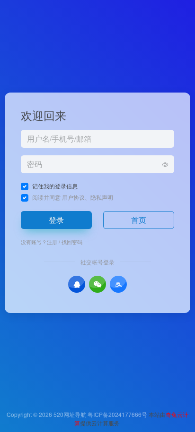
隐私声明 (101, 197)
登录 (56, 219)
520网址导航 (69, 414)
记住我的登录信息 (55, 186)
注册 (52, 242)
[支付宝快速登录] (118, 284)
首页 (138, 219)
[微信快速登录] (97, 284)
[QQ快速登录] (76, 284)
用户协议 (73, 197)
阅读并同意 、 (72, 197)
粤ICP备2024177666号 (118, 414)
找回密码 (72, 242)
